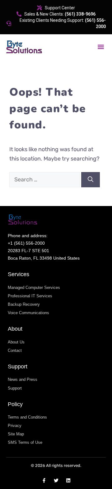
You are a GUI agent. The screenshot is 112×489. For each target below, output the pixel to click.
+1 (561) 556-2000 (26, 243)
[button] (101, 47)
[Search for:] (45, 179)
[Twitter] (56, 480)
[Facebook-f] (44, 480)
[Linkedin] (68, 480)
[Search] (90, 179)
